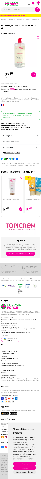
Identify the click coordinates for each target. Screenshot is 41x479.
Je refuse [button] (24, 468)
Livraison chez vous (7, 431)
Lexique (3, 349)
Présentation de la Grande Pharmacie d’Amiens (15, 333)
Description (7, 136)
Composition (8, 147)
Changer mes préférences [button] (24, 472)
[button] (2, 3)
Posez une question (12, 153)
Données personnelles (7, 370)
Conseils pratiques (7, 361)
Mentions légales (6, 368)
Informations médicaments (9, 358)
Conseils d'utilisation (11, 141)
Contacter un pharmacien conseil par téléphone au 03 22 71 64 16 (20, 320)
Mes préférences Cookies (8, 375)
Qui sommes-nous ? (7, 317)
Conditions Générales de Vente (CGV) (12, 365)
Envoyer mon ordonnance (9, 351)
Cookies (3, 373)
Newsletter (4, 356)
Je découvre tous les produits (20, 254)
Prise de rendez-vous (7, 353)
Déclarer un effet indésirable (9, 363)
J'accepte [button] (24, 464)
